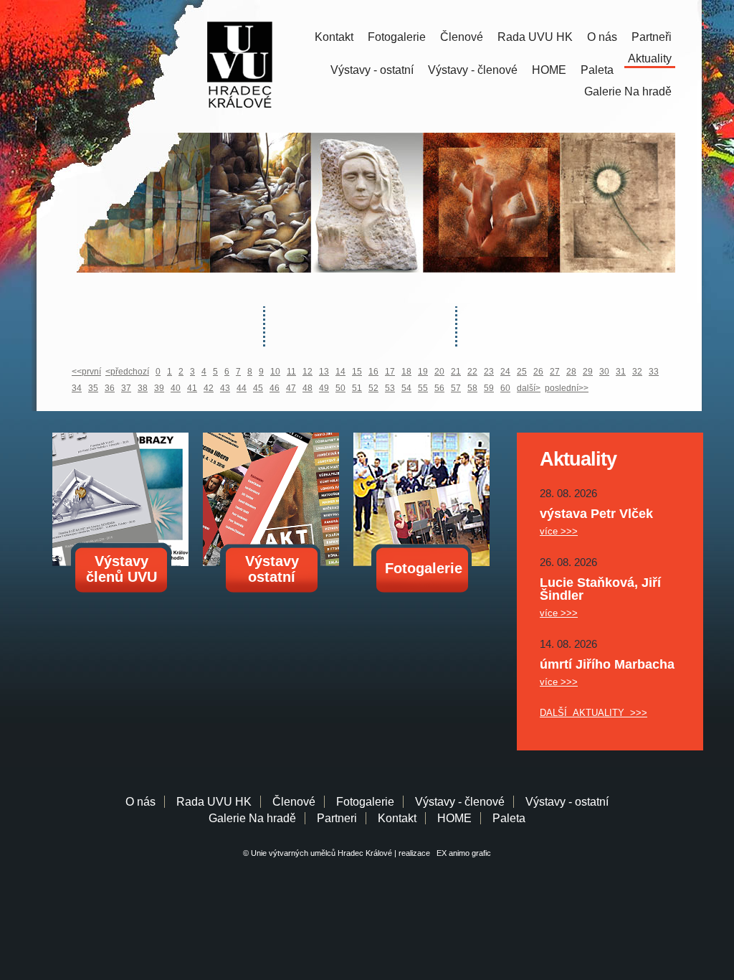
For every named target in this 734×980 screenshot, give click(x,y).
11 (291, 372)
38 (143, 388)
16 (373, 372)
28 (571, 372)
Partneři (651, 37)
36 (110, 388)
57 (456, 388)
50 (340, 388)
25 (522, 372)
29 (588, 372)
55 (423, 388)
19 (423, 372)
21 (456, 372)
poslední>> (566, 388)
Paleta (597, 70)
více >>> (559, 531)
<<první (86, 372)
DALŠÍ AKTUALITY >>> (593, 712)
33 (654, 372)
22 (472, 372)
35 (93, 388)
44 (242, 388)
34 (77, 388)
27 (555, 372)
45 (258, 388)
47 (291, 388)
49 (324, 388)
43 (225, 388)
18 (406, 372)
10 (275, 372)
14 (340, 372)
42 (209, 388)
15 (357, 372)
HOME (549, 70)
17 (390, 372)
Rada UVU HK (535, 37)
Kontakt (334, 37)
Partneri (337, 818)
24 (505, 372)
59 (489, 388)
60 (505, 388)
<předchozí (127, 372)
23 (489, 372)
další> (528, 388)
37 (126, 388)
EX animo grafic (461, 853)
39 (159, 388)
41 (192, 388)
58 (472, 388)
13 (324, 372)
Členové (461, 37)
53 (390, 388)
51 (357, 388)
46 (275, 388)
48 (307, 388)
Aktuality (650, 58)
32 (637, 372)
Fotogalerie (397, 37)
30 (604, 372)
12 (307, 372)
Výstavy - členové (473, 70)
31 (621, 372)
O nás (602, 37)
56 (439, 388)
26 (538, 372)
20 (439, 372)
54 (406, 388)
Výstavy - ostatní (372, 70)
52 (373, 388)
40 (176, 388)
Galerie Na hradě (252, 818)
